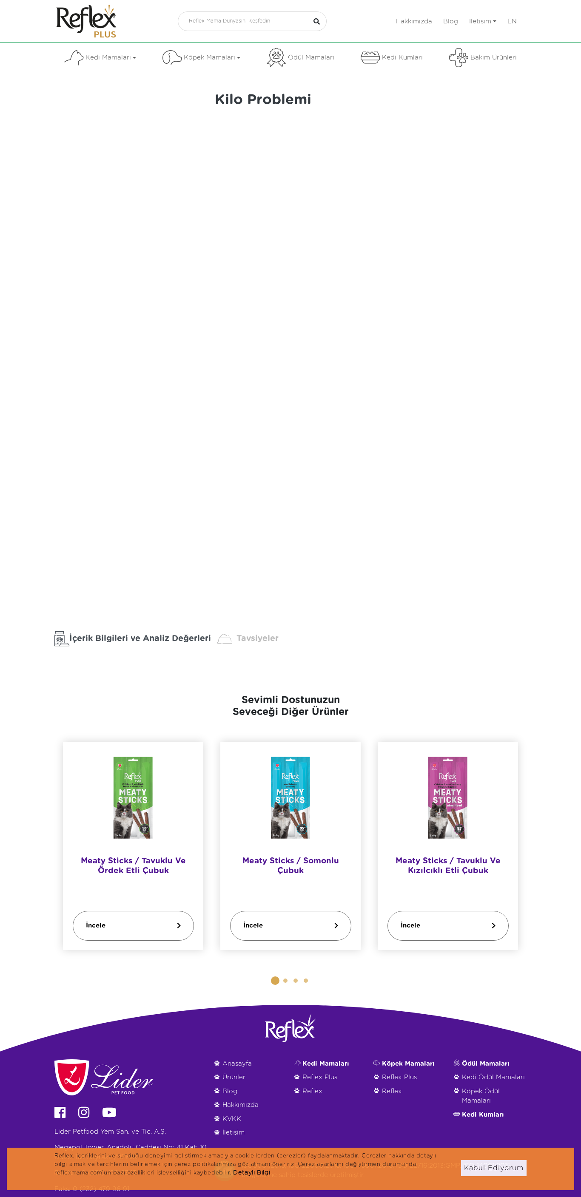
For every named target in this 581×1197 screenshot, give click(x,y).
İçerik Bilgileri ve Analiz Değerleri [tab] (140, 638)
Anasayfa (237, 1064)
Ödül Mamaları (311, 57)
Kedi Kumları (402, 57)
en (512, 21)
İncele (95, 925)
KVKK (231, 1119)
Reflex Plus (319, 1077)
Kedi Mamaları (108, 57)
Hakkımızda (414, 21)
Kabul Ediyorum (494, 1168)
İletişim (480, 21)
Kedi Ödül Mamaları (493, 1077)
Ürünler (233, 1077)
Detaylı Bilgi (251, 1173)
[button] (275, 980)
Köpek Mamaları (209, 57)
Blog (450, 21)
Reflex (312, 1091)
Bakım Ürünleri (493, 57)
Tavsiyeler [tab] (257, 638)
